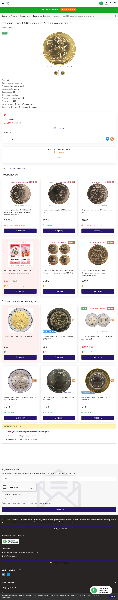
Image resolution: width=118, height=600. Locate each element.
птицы (8, 168)
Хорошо (112, 596)
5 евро (14, 168)
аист (23, 168)
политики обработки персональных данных (34, 503)
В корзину (20, 231)
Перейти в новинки (68, 10)
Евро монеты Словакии (41, 16)
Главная (4, 16)
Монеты (14, 16)
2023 (19, 168)
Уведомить (59, 128)
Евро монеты (25, 16)
